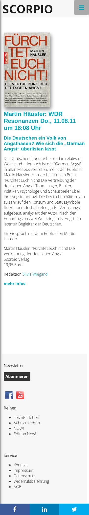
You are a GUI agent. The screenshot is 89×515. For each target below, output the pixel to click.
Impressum (23, 470)
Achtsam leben (27, 423)
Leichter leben (26, 417)
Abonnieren (17, 376)
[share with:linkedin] (44, 509)
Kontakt (20, 465)
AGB (18, 486)
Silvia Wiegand (35, 274)
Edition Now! (25, 434)
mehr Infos (14, 283)
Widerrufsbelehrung (31, 481)
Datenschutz (24, 475)
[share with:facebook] (15, 509)
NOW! (19, 428)
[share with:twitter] (74, 509)
